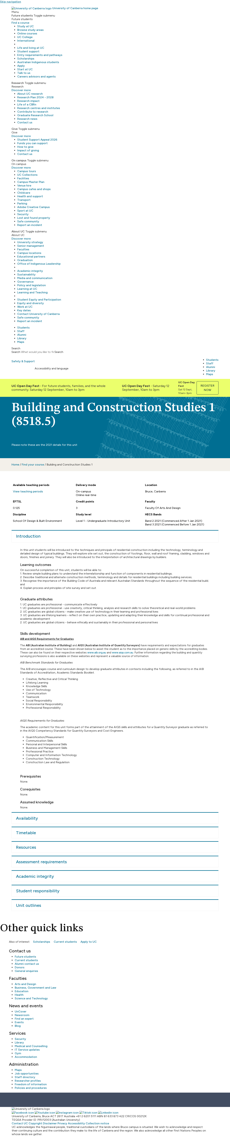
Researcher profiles (28, 1080)
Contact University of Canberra (38, 314)
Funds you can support (32, 143)
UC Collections (27, 174)
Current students (65, 941)
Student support (28, 51)
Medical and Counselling (31, 1046)
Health (19, 994)
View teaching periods (28, 491)
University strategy (30, 242)
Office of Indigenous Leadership (39, 263)
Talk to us (23, 73)
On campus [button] (19, 160)
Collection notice (97, 1123)
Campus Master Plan (30, 182)
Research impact (28, 101)
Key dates (24, 310)
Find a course (20, 22)
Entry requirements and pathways (39, 55)
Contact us (24, 122)
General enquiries (26, 971)
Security (23, 214)
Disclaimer (50, 1123)
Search (16, 352)
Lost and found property (33, 217)
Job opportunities (27, 1073)
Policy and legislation (31, 285)
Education (21, 991)
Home (15, 464)
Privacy (62, 1123)
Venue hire (24, 185)
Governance (25, 281)
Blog (18, 1026)
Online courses (27, 33)
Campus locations (29, 253)
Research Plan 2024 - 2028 (35, 97)
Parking (22, 203)
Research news (27, 119)
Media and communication (34, 278)
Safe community (28, 221)
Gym (18, 1053)
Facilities (23, 178)
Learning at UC (27, 289)
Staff (20, 331)
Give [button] (15, 129)
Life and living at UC (30, 47)
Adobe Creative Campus (33, 207)
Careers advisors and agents (36, 76)
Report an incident (29, 225)
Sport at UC (25, 210)
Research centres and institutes (38, 108)
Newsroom (22, 1015)
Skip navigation (10, 1)
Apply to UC (88, 941)
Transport (24, 200)
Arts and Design (25, 984)
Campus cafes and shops (34, 189)
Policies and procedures (31, 1088)
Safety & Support (23, 361)
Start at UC (25, 69)
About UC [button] (18, 231)
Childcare (23, 192)
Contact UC (20, 1123)
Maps (20, 342)
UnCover (20, 1011)
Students (23, 327)
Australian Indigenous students (38, 62)
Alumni (21, 334)
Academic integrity (30, 271)
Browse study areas (30, 30)
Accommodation (26, 1057)
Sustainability (26, 274)
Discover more (21, 90)
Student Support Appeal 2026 (37, 139)
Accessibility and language (51, 368)
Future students (25, 956)
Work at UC (25, 306)
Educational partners (31, 256)
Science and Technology (31, 998)
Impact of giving (28, 150)
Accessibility (76, 1123)
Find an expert (24, 1018)
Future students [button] (22, 15)
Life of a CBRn (26, 104)
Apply (21, 65)
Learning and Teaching (32, 292)
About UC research (30, 93)
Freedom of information (31, 1084)
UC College (25, 37)
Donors (19, 967)
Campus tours (26, 171)
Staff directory (25, 1077)
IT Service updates (27, 1049)
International (25, 40)
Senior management (30, 245)
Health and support (30, 196)
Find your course (33, 464)
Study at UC (25, 26)
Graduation (25, 260)
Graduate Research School (35, 115)
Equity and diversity (30, 303)
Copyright (35, 1123)
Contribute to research (32, 111)
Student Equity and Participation (39, 299)
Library (21, 338)
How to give (25, 146)
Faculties (23, 249)
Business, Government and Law (35, 987)
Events (19, 1022)
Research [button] (18, 83)
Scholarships (25, 58)
